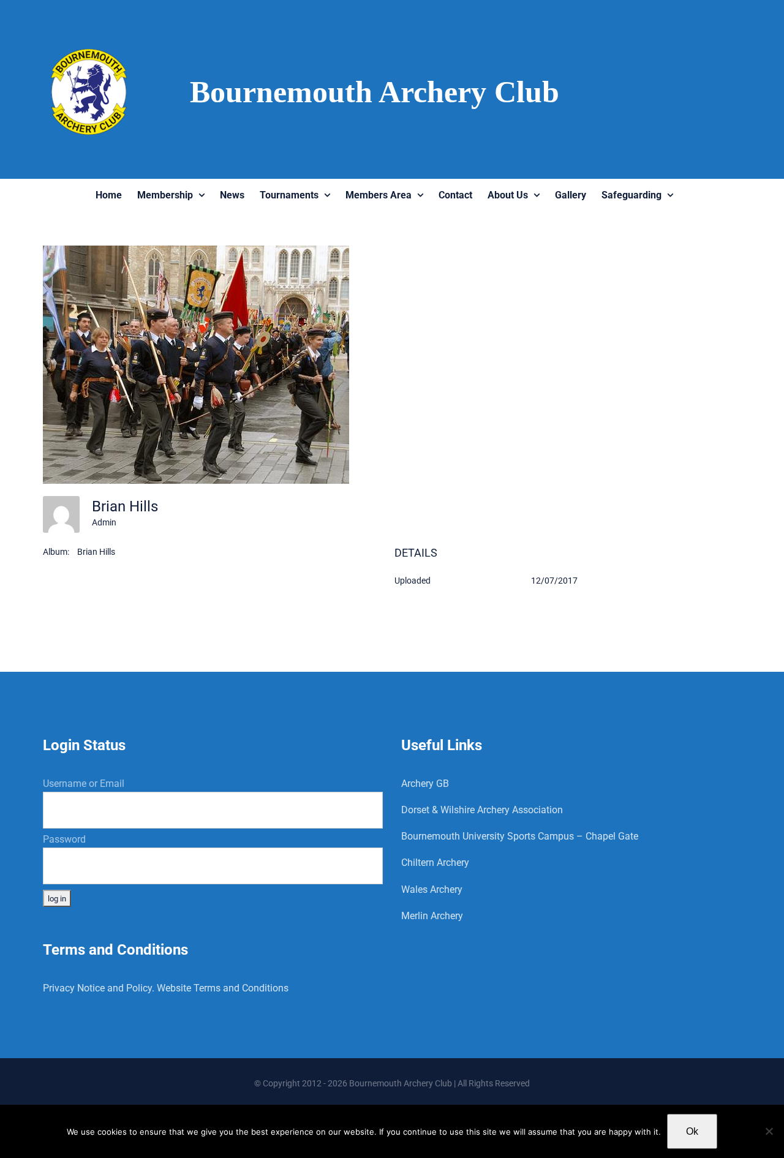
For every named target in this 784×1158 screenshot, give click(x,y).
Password (64, 839)
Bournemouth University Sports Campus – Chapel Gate (519, 836)
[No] (769, 1131)
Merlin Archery (432, 916)
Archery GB (425, 783)
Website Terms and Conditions (222, 988)
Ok (692, 1131)
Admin (104, 522)
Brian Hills (96, 552)
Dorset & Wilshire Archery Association (482, 810)
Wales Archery (431, 889)
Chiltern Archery (435, 862)
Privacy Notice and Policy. (98, 988)
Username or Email (83, 783)
